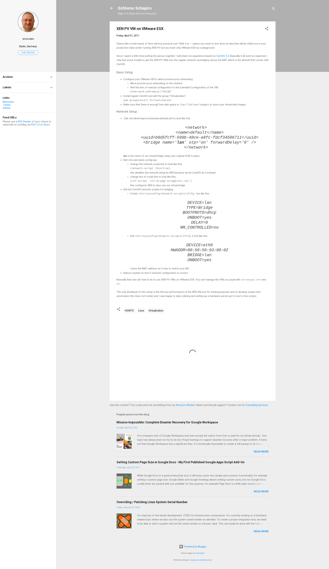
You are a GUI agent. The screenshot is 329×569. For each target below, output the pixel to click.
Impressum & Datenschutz (201, 560)
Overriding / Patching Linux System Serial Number (152, 502)
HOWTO (129, 310)
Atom (46, 124)
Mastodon (8, 101)
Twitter (7, 104)
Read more (261, 451)
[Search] (273, 9)
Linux (141, 310)
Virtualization (156, 310)
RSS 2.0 (35, 124)
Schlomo (28, 38)
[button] (267, 29)
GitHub (6, 108)
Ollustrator (200, 553)
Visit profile (28, 53)
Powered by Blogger (194, 546)
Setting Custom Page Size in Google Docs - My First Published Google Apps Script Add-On (181, 462)
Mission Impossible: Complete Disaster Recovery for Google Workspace (167, 422)
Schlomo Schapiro (135, 8)
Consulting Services (257, 405)
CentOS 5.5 (222, 55)
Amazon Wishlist (185, 405)
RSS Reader (24, 121)
